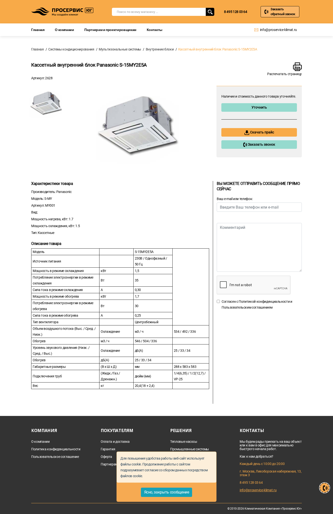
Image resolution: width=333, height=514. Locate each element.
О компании (64, 30)
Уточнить (259, 107)
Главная (38, 30)
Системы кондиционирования (71, 49)
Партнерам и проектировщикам (110, 30)
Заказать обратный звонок (283, 11)
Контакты (154, 30)
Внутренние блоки (160, 49)
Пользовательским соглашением (247, 307)
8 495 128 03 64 (235, 12)
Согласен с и (257, 304)
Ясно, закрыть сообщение (166, 492)
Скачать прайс (261, 132)
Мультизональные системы (120, 49)
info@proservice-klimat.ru (278, 30)
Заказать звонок (261, 144)
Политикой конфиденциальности (264, 301)
